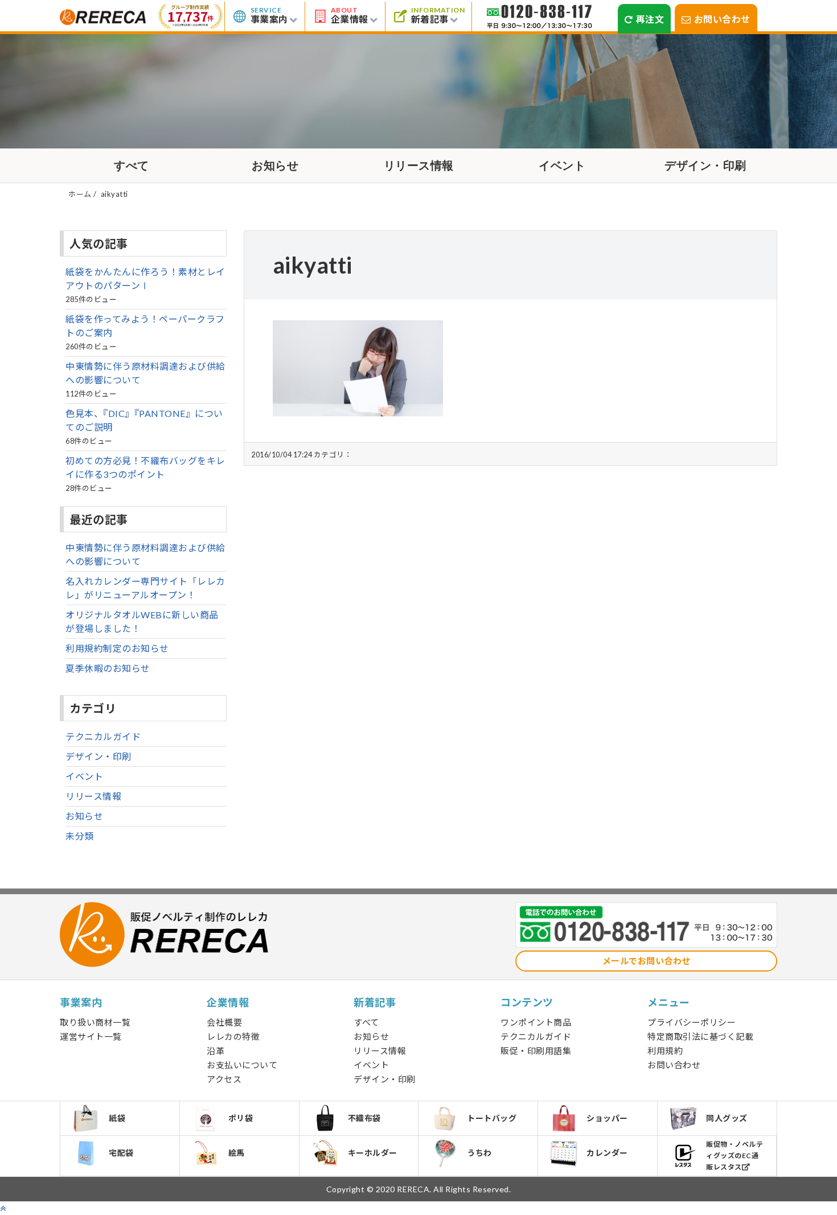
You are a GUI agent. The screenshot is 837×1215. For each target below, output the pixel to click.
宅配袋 (121, 1153)
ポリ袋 (240, 1118)
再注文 (650, 19)
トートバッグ (491, 1118)
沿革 (215, 1050)
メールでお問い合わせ (646, 961)
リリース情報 (419, 165)
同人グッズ (727, 1118)
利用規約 (665, 1050)
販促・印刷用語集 (535, 1050)
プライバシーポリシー (691, 1022)
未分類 (79, 835)
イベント (562, 165)
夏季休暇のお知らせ (107, 668)
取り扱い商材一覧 (95, 1022)
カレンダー (607, 1153)
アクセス (224, 1079)
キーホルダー (372, 1153)
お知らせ (275, 165)
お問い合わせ (722, 19)
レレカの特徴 (233, 1036)
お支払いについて (242, 1065)
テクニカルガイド (103, 736)
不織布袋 (364, 1118)
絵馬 (236, 1153)
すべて (131, 165)
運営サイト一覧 (91, 1036)
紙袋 (117, 1118)
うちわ (479, 1153)
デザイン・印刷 (705, 165)
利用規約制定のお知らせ (117, 648)
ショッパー (607, 1118)
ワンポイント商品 (535, 1022)
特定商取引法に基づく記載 (700, 1036)
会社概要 (224, 1022)
